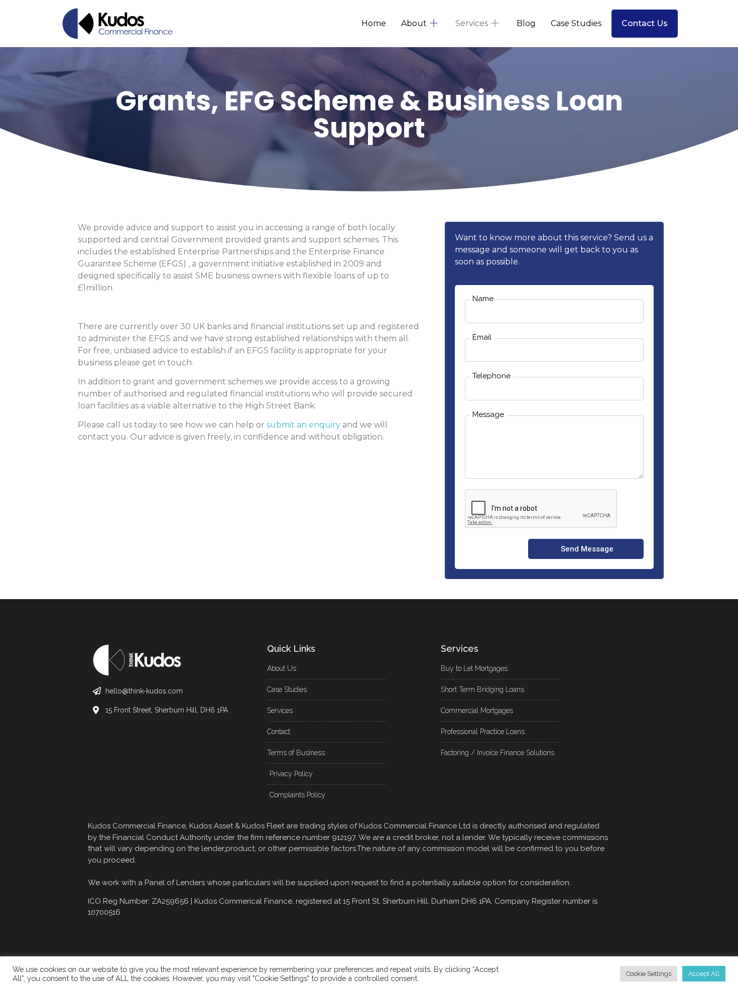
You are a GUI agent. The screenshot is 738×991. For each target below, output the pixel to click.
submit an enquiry (303, 425)
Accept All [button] (703, 973)
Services (471, 23)
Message (488, 415)
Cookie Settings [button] (648, 973)
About (414, 23)
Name (483, 299)
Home (373, 23)
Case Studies (576, 23)
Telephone (491, 376)
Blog (526, 23)
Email (481, 338)
